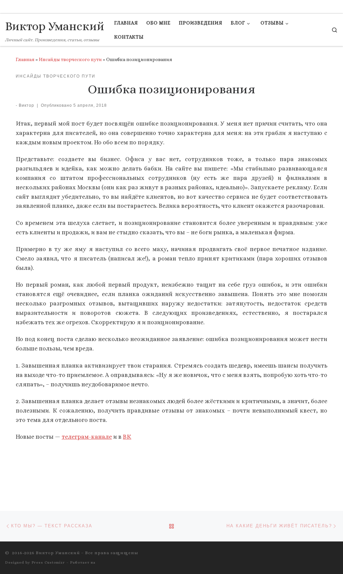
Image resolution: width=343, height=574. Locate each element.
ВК (127, 436)
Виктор (26, 105)
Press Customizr (48, 562)
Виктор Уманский (58, 552)
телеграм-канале (87, 436)
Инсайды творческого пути (70, 59)
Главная (25, 59)
